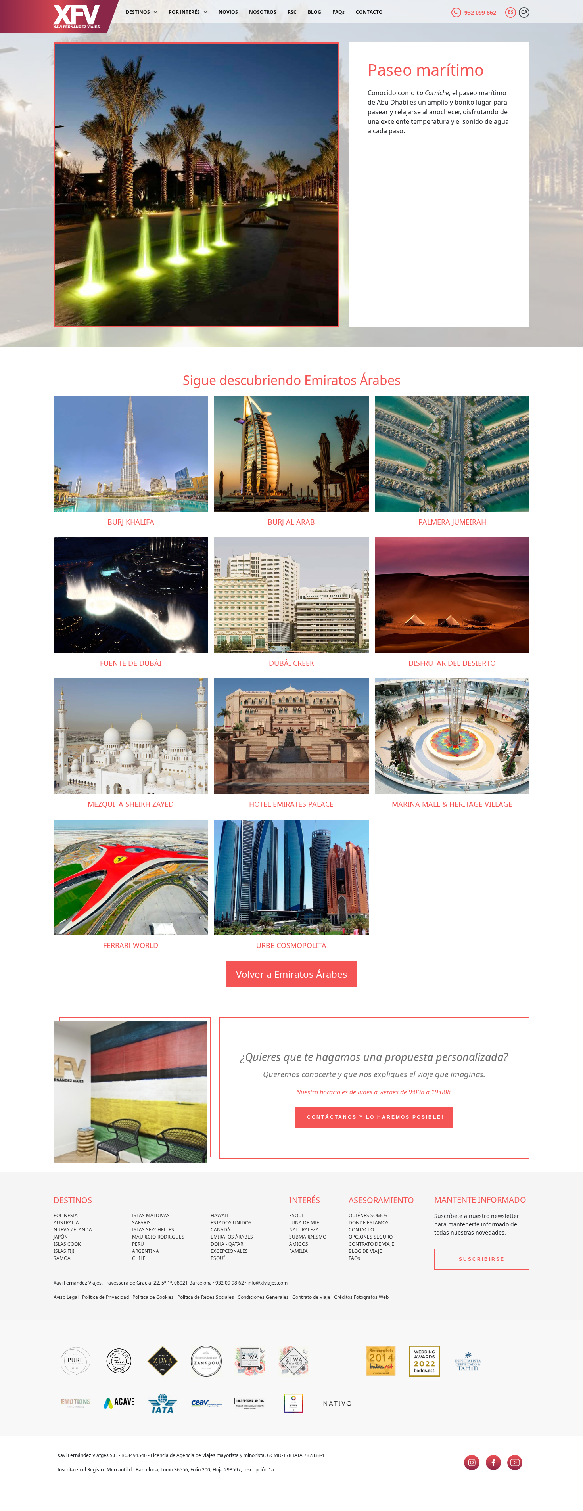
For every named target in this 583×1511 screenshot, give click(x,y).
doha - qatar (227, 1244)
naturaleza (304, 1229)
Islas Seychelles (153, 1229)
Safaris (141, 1222)
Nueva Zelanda (73, 1229)
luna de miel (305, 1222)
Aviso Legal (66, 1297)
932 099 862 (480, 12)
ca (524, 12)
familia (298, 1251)
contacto (361, 1229)
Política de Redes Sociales (205, 1297)
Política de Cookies (153, 1297)
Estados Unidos (231, 1222)
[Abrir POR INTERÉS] (205, 12)
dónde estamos (369, 1222)
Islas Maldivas (151, 1215)
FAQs (354, 1258)
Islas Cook (67, 1244)
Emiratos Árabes (232, 1236)
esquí (296, 1215)
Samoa (62, 1258)
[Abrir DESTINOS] (155, 12)
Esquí (218, 1258)
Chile (139, 1258)
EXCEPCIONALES (229, 1251)
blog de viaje (365, 1251)
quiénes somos (368, 1215)
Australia (66, 1222)
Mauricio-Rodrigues (158, 1236)
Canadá (220, 1229)
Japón (61, 1236)
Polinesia (66, 1215)
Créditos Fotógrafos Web (361, 1297)
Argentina (145, 1251)
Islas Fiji (64, 1251)
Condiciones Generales (263, 1297)
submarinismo (307, 1236)
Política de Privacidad (105, 1297)
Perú (138, 1244)
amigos (298, 1244)
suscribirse (482, 1259)
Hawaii (219, 1215)
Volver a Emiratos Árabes (291, 974)
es (511, 12)
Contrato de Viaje (371, 1244)
